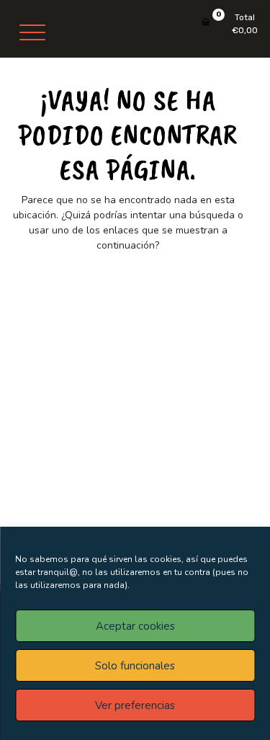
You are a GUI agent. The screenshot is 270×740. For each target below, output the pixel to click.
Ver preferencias (135, 705)
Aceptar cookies (135, 626)
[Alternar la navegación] (32, 32)
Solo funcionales (135, 666)
